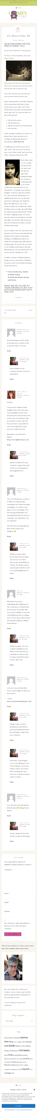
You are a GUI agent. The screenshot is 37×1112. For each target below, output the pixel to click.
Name (7, 893)
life (24, 1059)
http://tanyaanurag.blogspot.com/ (19, 701)
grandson (25, 1055)
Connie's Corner (18, 15)
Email (6, 902)
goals (6, 1055)
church (24, 1042)
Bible (6, 1041)
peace (25, 1062)
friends (11, 1050)
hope (18, 1058)
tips (20, 1069)
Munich (9, 1062)
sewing (12, 1069)
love (27, 1058)
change (19, 1042)
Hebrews (7, 1059)
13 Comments (18, 297)
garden (17, 1050)
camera (15, 1042)
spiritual (17, 1069)
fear (21, 1046)
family (12, 1045)
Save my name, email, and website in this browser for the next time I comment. (17, 925)
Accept (18, 1106)
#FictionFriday (8, 1038)
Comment (8, 870)
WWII (12, 1073)
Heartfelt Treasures (18, 40)
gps (14, 1055)
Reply (9, 351)
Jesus (21, 1059)
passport (20, 1062)
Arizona (17, 1038)
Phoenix (7, 1065)
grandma (18, 1055)
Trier (31, 1069)
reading (25, 1065)
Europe (29, 1042)
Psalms (13, 1065)
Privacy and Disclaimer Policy (24, 1109)
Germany (24, 1050)
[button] (34, 1090)
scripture (7, 1069)
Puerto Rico (19, 1065)
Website (7, 911)
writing (7, 1073)
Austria (24, 1037)
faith (6, 1046)
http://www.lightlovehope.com (18, 440)
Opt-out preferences (10, 1109)
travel (25, 1069)
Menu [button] (20, 7)
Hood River (13, 1059)
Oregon (14, 1062)
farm (18, 1046)
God (10, 1054)
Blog (11, 1042)
